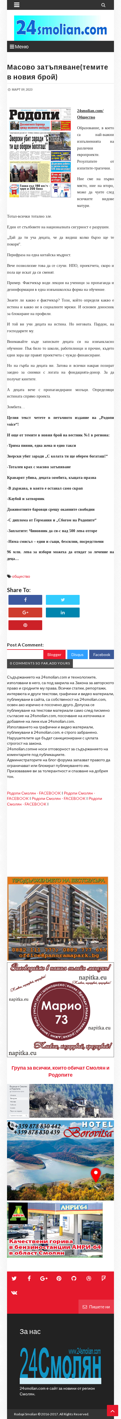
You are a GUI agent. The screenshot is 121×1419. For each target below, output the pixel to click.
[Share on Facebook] (25, 599)
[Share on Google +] (25, 612)
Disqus (77, 654)
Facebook (101, 654)
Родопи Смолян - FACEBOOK (34, 793)
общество (21, 576)
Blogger (54, 654)
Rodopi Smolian (25, 1414)
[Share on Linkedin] (63, 612)
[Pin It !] (25, 625)
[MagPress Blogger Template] (60, 28)
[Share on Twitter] (63, 599)
